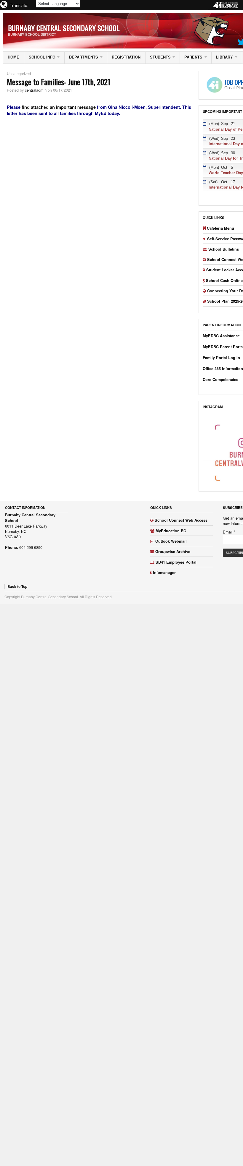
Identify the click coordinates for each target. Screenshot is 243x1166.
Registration (126, 57)
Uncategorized (19, 73)
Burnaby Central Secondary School (64, 27)
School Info (42, 57)
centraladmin (36, 90)
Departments (83, 57)
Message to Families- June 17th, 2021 (58, 81)
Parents (193, 57)
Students (160, 57)
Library (224, 57)
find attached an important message (59, 107)
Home (13, 57)
